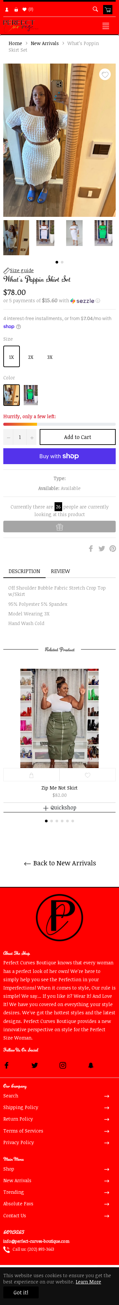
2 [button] (62, 262)
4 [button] (62, 821)
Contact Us (14, 1215)
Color (9, 377)
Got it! (21, 1292)
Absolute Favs (18, 1203)
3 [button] (57, 821)
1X (11, 357)
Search (10, 1095)
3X (50, 357)
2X (30, 357)
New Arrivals (45, 43)
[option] (59, 745)
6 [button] (72, 821)
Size (8, 339)
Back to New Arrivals (64, 863)
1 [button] (57, 262)
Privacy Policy (18, 1142)
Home (15, 43)
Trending (13, 1192)
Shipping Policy (20, 1107)
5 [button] (67, 821)
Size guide (22, 270)
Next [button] (111, 238)
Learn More (88, 1282)
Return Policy (18, 1119)
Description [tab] (24, 571)
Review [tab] (61, 571)
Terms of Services (23, 1131)
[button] (59, 300)
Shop (8, 1169)
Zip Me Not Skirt (59, 788)
